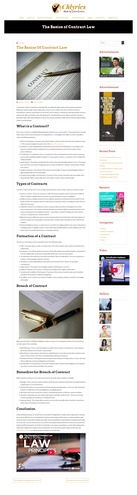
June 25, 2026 (38, 102)
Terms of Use (113, 17)
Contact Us (100, 17)
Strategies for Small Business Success (28, 480)
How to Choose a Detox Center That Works (110, 158)
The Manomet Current (23, 430)
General (21, 43)
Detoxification (78, 17)
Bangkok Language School (109, 177)
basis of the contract (56, 144)
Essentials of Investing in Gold (76, 480)
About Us (30, 17)
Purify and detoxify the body (110, 174)
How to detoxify (62, 17)
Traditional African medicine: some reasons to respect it (110, 170)
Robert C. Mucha (23, 102)
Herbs (90, 17)
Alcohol (103, 229)
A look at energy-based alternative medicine (111, 164)
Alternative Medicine (107, 231)
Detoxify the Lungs (44, 17)
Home (21, 17)
